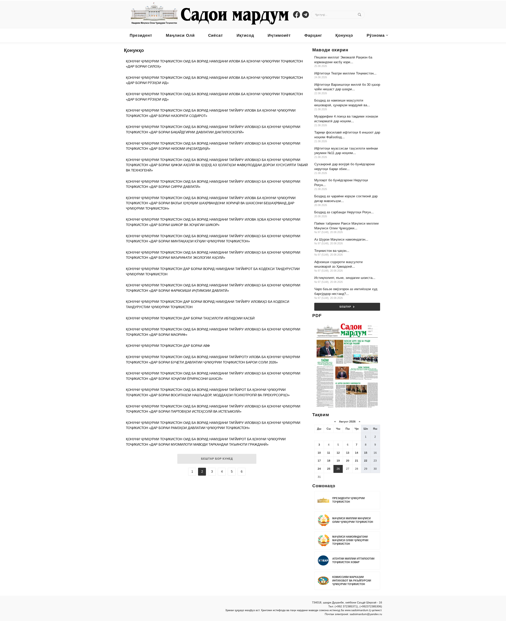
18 (328, 460)
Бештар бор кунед (217, 458)
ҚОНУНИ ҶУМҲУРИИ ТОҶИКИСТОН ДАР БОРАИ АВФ (168, 346)
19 (338, 460)
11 (328, 452)
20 (347, 460)
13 (347, 452)
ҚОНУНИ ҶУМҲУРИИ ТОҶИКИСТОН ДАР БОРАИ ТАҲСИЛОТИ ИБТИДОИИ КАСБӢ (190, 318)
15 (365, 452)
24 (319, 468)
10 (319, 452)
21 (356, 460)
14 (356, 452)
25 (328, 468)
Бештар (345, 306)
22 (365, 460)
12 (338, 452)
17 (319, 460)
